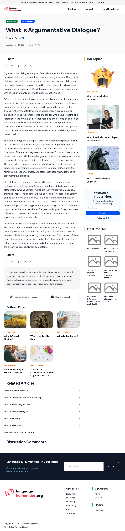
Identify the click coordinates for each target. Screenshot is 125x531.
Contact (99, 497)
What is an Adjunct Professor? (92, 272)
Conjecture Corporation (30, 524)
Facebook (99, 510)
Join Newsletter (111, 9)
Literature (9, 332)
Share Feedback (62, 297)
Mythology (36, 332)
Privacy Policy (9, 527)
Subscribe (103, 213)
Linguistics (93, 132)
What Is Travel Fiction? (11, 338)
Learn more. (100, 2)
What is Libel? (93, 249)
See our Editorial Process (26, 297)
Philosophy (10, 365)
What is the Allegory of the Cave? (110, 299)
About (97, 493)
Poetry (91, 173)
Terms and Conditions (23, 527)
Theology (62, 332)
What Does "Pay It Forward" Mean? (13, 371)
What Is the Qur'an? (67, 336)
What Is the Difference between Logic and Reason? (41, 372)
